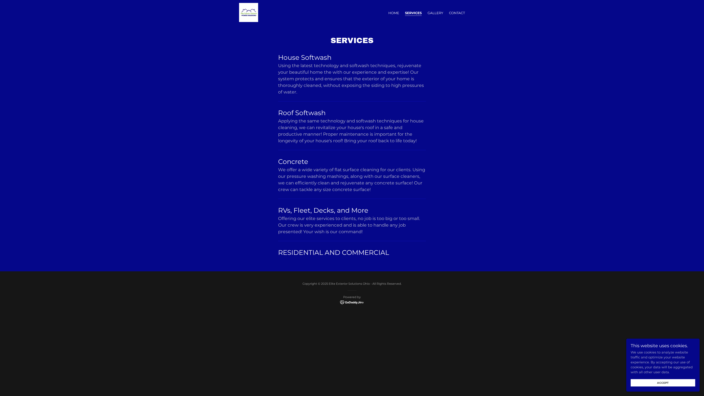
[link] (248, 12)
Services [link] (413, 13)
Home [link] (393, 13)
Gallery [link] (435, 13)
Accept (663, 382)
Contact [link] (457, 13)
